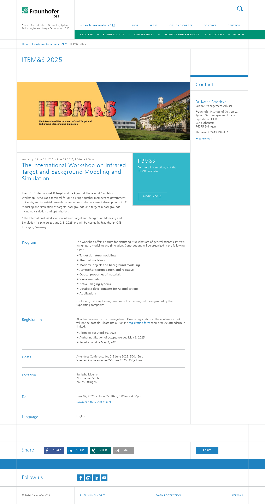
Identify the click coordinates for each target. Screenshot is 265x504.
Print (207, 450)
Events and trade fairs (45, 44)
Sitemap (237, 495)
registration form (139, 323)
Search (239, 8)
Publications (214, 34)
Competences (144, 34)
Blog (135, 25)
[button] (54, 450)
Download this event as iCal (93, 402)
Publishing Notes (92, 495)
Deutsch (234, 25)
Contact (210, 25)
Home (25, 44)
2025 (64, 44)
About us (87, 34)
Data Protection (168, 495)
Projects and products (181, 34)
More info (150, 196)
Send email (205, 138)
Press (153, 25)
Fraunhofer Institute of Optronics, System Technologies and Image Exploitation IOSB (45, 27)
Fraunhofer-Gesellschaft (97, 25)
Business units (113, 34)
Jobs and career (180, 25)
